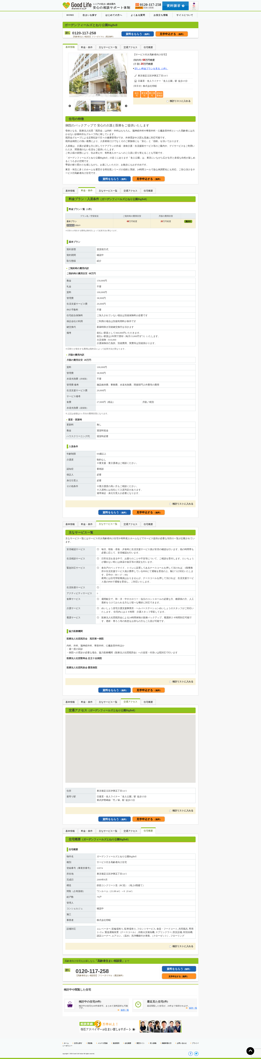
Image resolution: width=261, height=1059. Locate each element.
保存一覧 (125, 1010)
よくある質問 (138, 15)
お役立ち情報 (161, 15)
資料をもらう (138, 33)
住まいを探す (90, 15)
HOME (70, 15)
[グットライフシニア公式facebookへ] (190, 1054)
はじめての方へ (113, 15)
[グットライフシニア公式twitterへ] (196, 1054)
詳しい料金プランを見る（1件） (151, 68)
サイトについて (184, 15)
